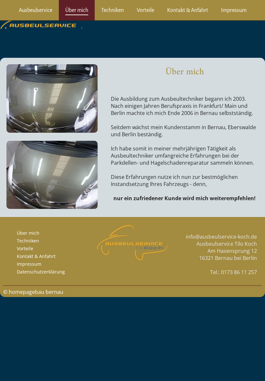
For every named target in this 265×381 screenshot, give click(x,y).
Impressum (234, 10)
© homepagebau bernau (33, 291)
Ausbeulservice (35, 10)
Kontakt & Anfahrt (187, 10)
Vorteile (145, 10)
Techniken (112, 10)
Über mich (76, 10)
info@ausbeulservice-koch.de (221, 236)
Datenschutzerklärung (41, 272)
